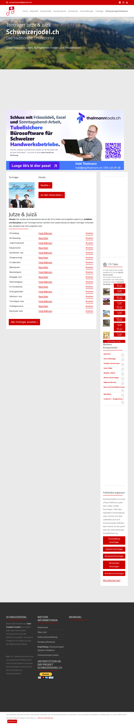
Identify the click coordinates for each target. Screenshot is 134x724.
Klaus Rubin (43, 238)
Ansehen (89, 233)
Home (25, 11)
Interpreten (34, 11)
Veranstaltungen (86, 11)
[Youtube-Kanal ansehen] (126, 2)
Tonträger (99, 11)
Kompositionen (60, 11)
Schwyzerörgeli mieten (48, 655)
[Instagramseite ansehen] (123, 2)
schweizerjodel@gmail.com (20, 2)
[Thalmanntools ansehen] (65, 139)
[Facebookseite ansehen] (119, 2)
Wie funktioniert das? (111, 580)
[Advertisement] (67, 89)
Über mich (42, 632)
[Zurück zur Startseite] (10, 10)
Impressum (43, 627)
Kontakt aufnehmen (46, 642)
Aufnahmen (73, 11)
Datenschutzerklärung (45, 718)
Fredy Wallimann (45, 233)
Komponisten (46, 11)
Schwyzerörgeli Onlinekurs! (116, 11)
